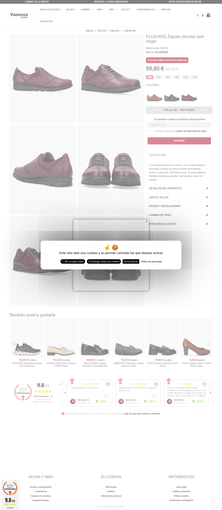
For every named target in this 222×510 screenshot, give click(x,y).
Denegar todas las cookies (104, 261)
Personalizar (131, 261)
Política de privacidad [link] (151, 261)
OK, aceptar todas (74, 261)
